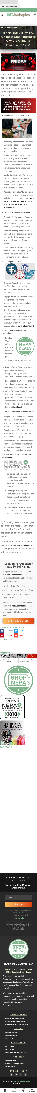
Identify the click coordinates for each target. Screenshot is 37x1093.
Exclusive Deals (15, 331)
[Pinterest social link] (20, 10)
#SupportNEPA (6, 653)
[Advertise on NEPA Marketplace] (12, 707)
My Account (9, 1047)
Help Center (9, 1050)
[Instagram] (20, 1074)
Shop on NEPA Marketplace (15, 1021)
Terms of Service (11, 1061)
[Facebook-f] (11, 1074)
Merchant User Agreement (14, 1064)
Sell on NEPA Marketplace (14, 1018)
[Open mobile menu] (2, 15)
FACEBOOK (6, 747)
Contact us (9, 1038)
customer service (21, 545)
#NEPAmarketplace (9, 28)
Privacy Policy (10, 1067)
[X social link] (18, 10)
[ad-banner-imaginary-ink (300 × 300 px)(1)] (12, 733)
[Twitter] (16, 1074)
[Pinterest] (25, 1074)
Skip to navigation (9, 2)
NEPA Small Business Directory (16, 1052)
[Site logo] (18, 15)
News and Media (18, 201)
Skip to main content (10, 6)
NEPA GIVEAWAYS (26, 326)
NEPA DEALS (16, 407)
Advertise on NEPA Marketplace (16, 1024)
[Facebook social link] (16, 10)
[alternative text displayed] (18, 656)
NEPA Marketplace (15, 575)
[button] (7, 631)
